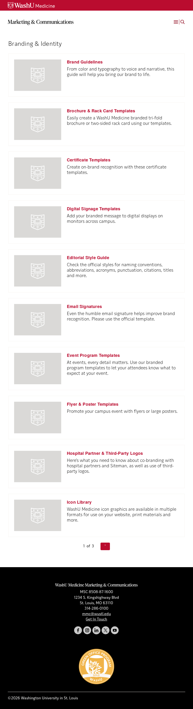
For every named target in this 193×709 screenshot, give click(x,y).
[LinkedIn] (96, 630)
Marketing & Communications (41, 21)
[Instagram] (87, 630)
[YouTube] (115, 630)
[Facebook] (78, 630)
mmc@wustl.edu (96, 614)
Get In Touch (96, 619)
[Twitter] (105, 630)
